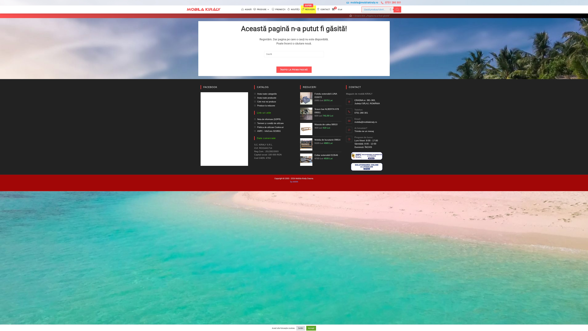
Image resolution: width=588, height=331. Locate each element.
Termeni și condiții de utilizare (270, 123)
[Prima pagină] (351, 16)
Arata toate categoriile (267, 94)
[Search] (397, 9)
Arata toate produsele (266, 98)
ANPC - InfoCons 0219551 (269, 131)
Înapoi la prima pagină (294, 69)
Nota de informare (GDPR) (269, 119)
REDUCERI (309, 87)
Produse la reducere (266, 106)
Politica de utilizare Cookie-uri (270, 127)
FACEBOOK (210, 87)
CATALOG (263, 87)
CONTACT (355, 87)
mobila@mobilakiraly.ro (364, 2)
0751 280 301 (393, 2)
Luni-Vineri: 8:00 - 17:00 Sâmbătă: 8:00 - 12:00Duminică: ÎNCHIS (366, 143)
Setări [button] (300, 328)
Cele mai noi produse (266, 102)
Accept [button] (311, 328)
